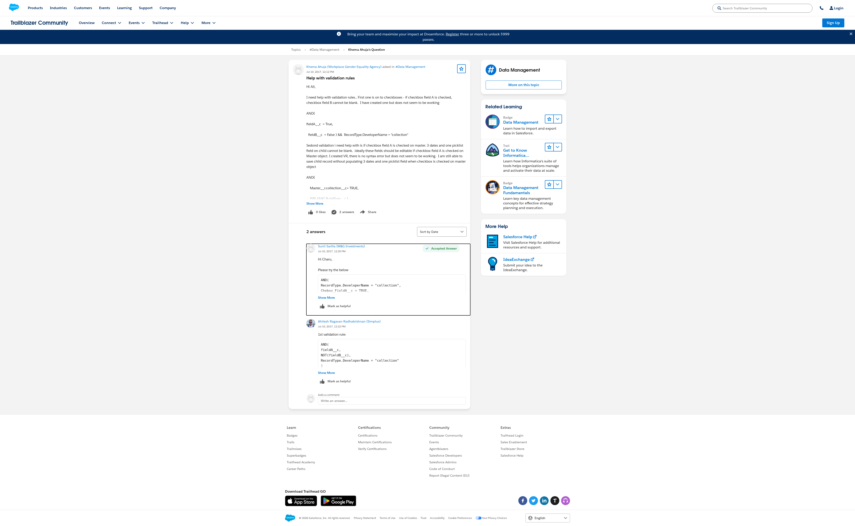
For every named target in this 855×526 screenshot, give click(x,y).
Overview (87, 22)
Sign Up (833, 22)
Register (452, 34)
